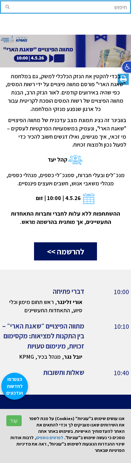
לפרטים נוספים (49, 437)
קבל (13, 421)
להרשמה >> (65, 251)
